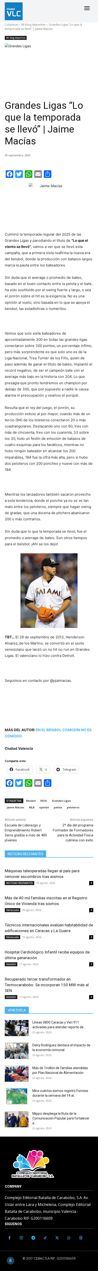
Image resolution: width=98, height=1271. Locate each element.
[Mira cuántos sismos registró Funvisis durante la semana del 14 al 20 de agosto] (17, 1096)
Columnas (11, 25)
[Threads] (81, 1238)
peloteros (73, 807)
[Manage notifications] (10, 1260)
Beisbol (31, 800)
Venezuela (12, 910)
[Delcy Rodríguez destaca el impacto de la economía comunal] (17, 1051)
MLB (31, 807)
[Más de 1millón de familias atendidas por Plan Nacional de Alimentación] (17, 1074)
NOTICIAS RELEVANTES (19, 883)
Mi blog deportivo (33, 25)
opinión (44, 807)
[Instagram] (21, 1238)
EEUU (43, 800)
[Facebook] (9, 1238)
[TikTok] (45, 1238)
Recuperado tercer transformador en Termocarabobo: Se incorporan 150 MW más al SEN (47, 985)
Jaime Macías (15, 807)
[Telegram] (33, 1238)
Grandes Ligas (61, 800)
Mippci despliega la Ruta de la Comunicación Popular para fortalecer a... (60, 1118)
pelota (58, 807)
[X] (57, 1238)
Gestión (11, 964)
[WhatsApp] (69, 1238)
